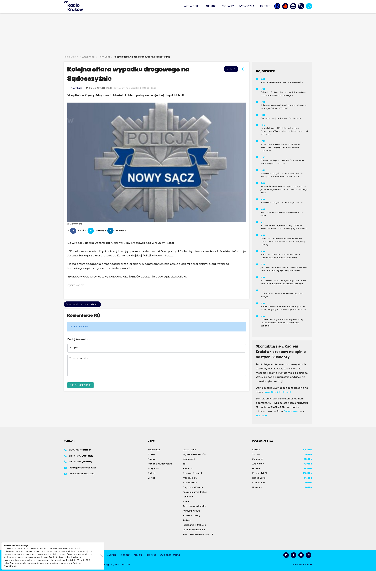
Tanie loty (188, 497)
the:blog (187, 520)
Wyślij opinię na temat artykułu (82, 304)
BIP (184, 464)
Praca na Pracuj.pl (192, 473)
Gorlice (151, 478)
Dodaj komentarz (80, 385)
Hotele (186, 502)
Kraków (151, 454)
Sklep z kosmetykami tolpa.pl (198, 534)
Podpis (73, 348)
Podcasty (227, 6)
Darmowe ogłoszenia (194, 530)
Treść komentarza (80, 358)
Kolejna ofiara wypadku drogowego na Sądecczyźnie (142, 57)
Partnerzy (188, 469)
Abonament (189, 459)
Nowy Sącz (104, 57)
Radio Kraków (71, 57)
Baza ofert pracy (191, 516)
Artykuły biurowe (191, 511)
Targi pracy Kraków (193, 487)
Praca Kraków (190, 478)
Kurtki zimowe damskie (194, 506)
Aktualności (192, 6)
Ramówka (151, 555)
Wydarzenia (246, 6)
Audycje (211, 6)
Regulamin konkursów (194, 454)
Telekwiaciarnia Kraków (195, 492)
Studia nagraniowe (170, 555)
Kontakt (265, 6)
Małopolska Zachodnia (160, 464)
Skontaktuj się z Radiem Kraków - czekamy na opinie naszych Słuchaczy (281, 352)
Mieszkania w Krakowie (194, 525)
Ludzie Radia (189, 450)
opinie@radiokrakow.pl (277, 392)
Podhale (152, 473)
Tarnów (152, 459)
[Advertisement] (188, 34)
